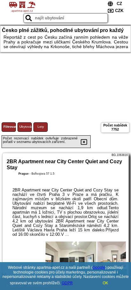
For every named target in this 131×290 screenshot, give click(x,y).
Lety (41, 126)
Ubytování (25, 126)
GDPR (67, 283)
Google (99, 267)
